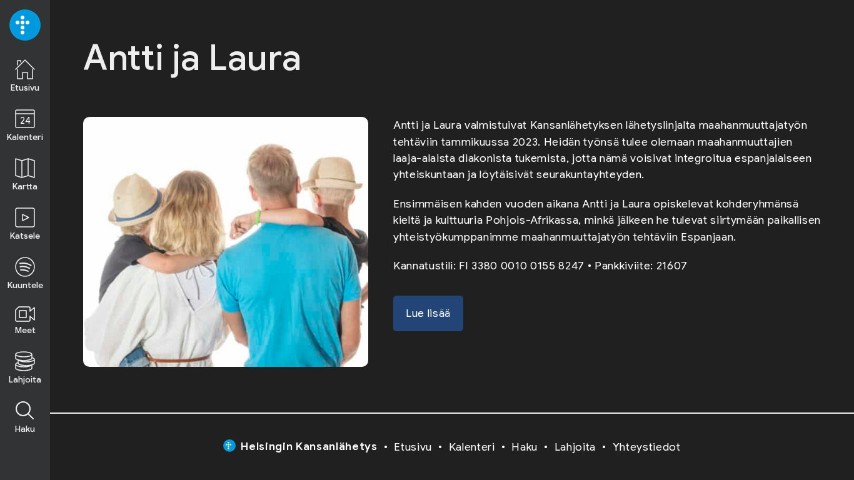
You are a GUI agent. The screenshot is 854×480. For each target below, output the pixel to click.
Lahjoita (575, 447)
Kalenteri (472, 447)
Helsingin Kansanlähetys (309, 446)
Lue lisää (428, 313)
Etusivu (413, 447)
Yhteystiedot (647, 447)
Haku (524, 447)
